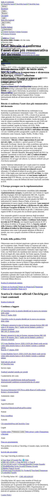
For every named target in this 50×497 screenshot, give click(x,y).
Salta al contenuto (7, 2)
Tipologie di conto (7, 380)
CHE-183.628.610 (26, 477)
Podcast (20, 408)
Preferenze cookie (18, 432)
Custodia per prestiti (20, 372)
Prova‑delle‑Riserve (28, 390)
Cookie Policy (6, 495)
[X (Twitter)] (25, 470)
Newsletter (27, 408)
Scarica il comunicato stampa (11, 283)
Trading (4, 372)
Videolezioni (13, 408)
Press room (5, 416)
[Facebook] (15, 470)
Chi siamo (4, 16)
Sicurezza (4, 9)
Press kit (14, 424)
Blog (11, 416)
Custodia (10, 372)
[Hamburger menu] (2, 36)
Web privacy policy (32, 432)
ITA (3, 25)
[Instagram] (43, 470)
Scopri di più (5, 63)
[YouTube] (34, 470)
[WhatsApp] (6, 470)
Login (3, 18)
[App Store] (5, 460)
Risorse (4, 13)
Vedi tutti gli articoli (8, 362)
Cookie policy (6, 432)
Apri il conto (6, 22)
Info (9, 424)
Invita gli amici (33, 55)
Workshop (4, 408)
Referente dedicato (21, 53)
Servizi (4, 6)
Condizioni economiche (19, 382)
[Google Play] (16, 460)
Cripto (4, 11)
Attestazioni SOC (14, 390)
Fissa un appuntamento (9, 442)
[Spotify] (13, 473)
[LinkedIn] (5, 473)
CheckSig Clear (23, 424)
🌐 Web (25, 460)
